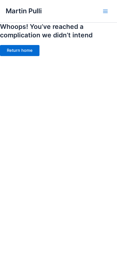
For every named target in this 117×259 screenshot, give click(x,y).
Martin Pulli (24, 11)
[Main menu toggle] (105, 11)
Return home (20, 50)
